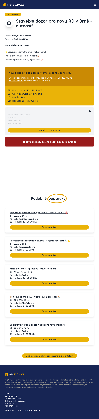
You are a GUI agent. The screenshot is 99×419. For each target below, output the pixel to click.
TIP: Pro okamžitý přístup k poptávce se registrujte (49, 141)
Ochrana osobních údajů (15, 401)
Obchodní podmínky (13, 398)
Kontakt (8, 393)
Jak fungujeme (11, 396)
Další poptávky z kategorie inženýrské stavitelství (49, 356)
